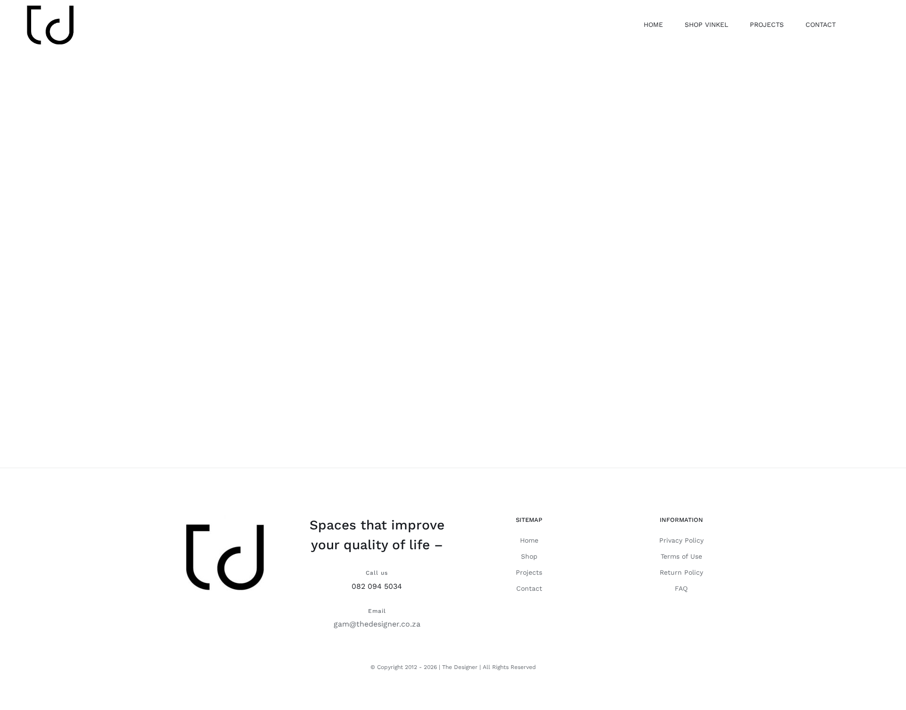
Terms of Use (681, 556)
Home (529, 540)
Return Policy (681, 572)
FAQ (681, 588)
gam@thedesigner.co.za (377, 623)
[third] (453, 219)
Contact (529, 588)
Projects (529, 572)
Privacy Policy (681, 540)
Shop (529, 556)
